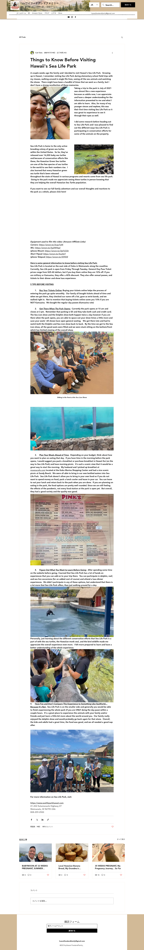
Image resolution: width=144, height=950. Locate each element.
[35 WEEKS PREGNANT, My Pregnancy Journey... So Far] (108, 853)
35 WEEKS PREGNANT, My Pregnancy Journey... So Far (108, 867)
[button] (122, 37)
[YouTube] (69, 17)
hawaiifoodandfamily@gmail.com (103, 13)
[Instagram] (72, 17)
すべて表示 (121, 839)
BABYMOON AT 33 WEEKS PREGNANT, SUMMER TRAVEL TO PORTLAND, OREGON (35, 867)
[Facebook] (75, 17)
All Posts (22, 37)
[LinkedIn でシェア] (42, 820)
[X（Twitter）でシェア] (37, 820)
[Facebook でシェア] (31, 820)
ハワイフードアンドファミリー (41, 3)
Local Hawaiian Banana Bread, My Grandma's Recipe (69, 867)
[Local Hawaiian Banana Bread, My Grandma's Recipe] (72, 853)
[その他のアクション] (112, 52)
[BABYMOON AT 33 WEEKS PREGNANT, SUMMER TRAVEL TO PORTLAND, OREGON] (35, 853)
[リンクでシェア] (48, 820)
